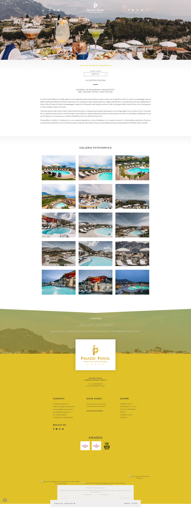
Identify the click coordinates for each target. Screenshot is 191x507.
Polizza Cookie (68, 503)
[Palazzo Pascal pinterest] (133, 10)
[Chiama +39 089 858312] (54, 10)
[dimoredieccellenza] (104, 471)
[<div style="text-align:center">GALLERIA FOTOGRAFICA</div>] (59, 167)
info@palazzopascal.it (61, 404)
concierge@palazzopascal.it (63, 409)
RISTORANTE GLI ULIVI (128, 406)
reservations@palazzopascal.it (64, 406)
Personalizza (124, 498)
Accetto (64, 498)
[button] (3, 30)
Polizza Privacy (58, 503)
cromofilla (134, 503)
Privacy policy (87, 494)
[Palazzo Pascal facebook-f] (129, 10)
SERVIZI (95, 74)
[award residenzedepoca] (60, 471)
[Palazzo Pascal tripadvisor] (142, 10)
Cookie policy (103, 494)
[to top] (95, 52)
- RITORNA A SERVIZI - (95, 71)
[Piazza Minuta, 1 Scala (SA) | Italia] (49, 10)
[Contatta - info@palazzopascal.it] (58, 10)
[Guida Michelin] (85, 445)
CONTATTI (123, 417)
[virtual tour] (4, 500)
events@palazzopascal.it (62, 412)
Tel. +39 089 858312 (60, 415)
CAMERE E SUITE (126, 404)
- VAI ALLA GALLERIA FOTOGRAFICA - (96, 65)
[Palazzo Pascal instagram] (137, 10)
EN (147, 10)
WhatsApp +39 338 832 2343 (63, 417)
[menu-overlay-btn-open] (43, 10)
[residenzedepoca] (139, 471)
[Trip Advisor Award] (107, 445)
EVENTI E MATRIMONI (128, 409)
